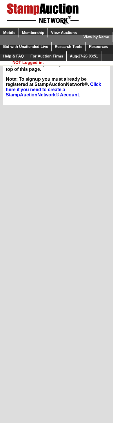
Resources (98, 46)
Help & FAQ (13, 56)
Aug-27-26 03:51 (84, 56)
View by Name (96, 37)
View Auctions (64, 32)
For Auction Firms (46, 56)
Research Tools (68, 46)
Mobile (9, 32)
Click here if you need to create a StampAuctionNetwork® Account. (53, 89)
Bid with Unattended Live (25, 46)
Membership (33, 32)
